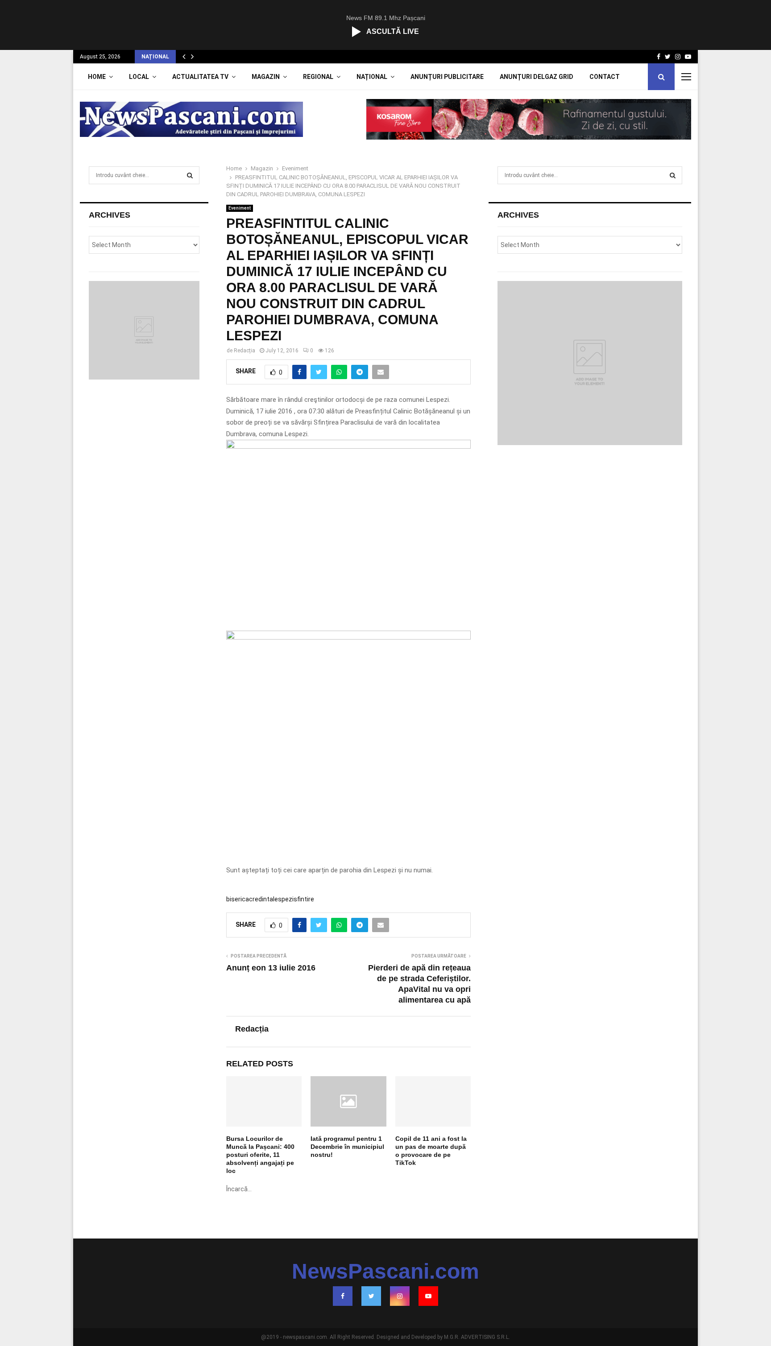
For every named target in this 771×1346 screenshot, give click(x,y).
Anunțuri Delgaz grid (536, 76)
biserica (237, 899)
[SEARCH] (189, 175)
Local (139, 76)
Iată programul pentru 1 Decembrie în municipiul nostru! (347, 1146)
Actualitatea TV (200, 76)
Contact (604, 76)
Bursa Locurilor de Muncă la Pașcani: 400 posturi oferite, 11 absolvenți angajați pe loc (260, 1155)
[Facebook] (342, 1296)
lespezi (283, 899)
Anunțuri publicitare (447, 76)
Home (97, 76)
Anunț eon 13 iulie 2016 (270, 967)
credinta (261, 899)
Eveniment (239, 208)
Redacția (244, 350)
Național (371, 76)
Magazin (266, 76)
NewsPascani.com (385, 1271)
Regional (318, 76)
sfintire (304, 899)
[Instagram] (400, 1296)
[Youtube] (428, 1296)
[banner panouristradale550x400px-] (348, 637)
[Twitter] (371, 1296)
